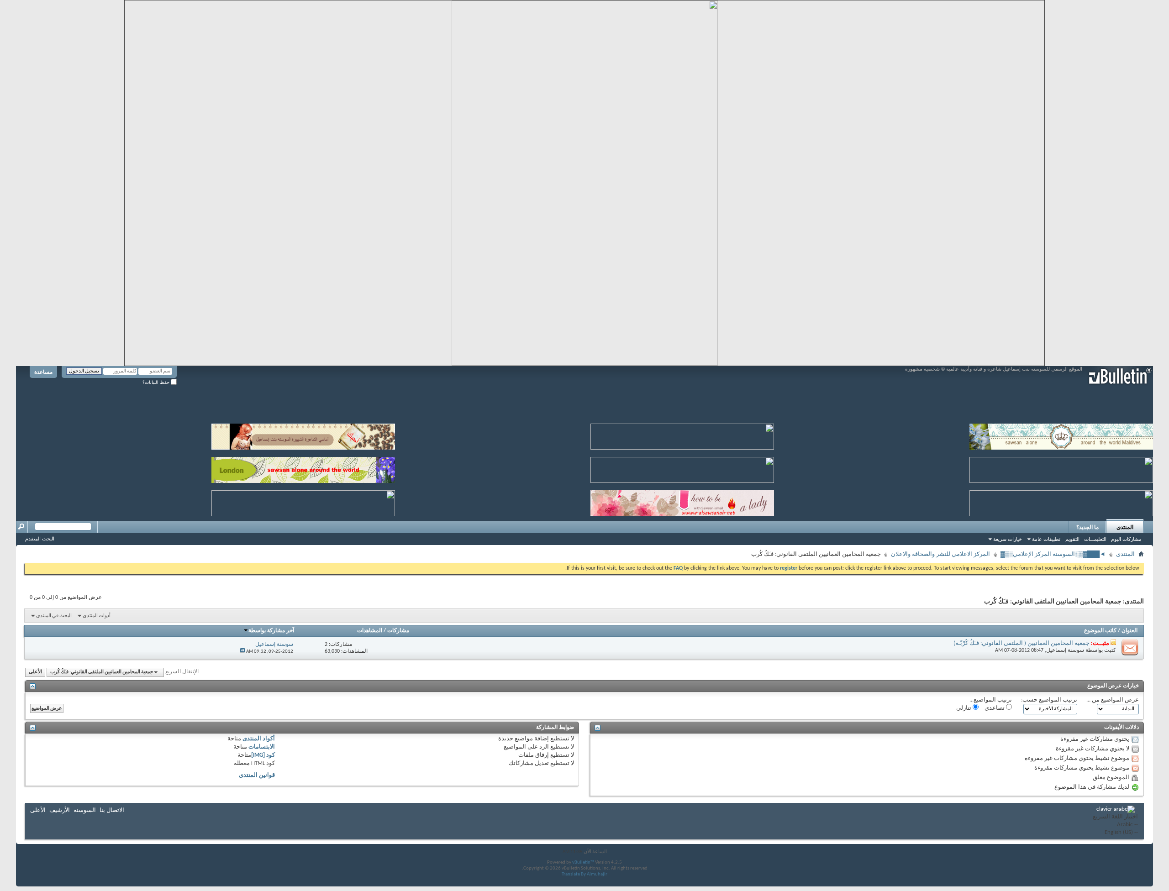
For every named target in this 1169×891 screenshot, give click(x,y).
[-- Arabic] (1115, 825)
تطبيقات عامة (1046, 539)
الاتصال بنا (112, 810)
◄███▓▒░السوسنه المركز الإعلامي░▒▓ (1053, 554)
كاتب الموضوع (1100, 631)
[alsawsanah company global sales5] (682, 468)
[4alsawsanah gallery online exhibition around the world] (1061, 468)
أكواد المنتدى (258, 739)
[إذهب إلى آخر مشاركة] (242, 651)
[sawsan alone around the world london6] (303, 468)
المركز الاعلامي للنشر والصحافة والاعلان (940, 554)
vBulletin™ (583, 862)
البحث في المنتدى (54, 615)
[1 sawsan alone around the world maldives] (1061, 435)
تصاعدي (995, 708)
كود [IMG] (263, 755)
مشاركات (398, 631)
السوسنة (85, 810)
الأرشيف (59, 810)
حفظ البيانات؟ (156, 382)
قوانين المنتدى (257, 775)
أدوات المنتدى (97, 615)
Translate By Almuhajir (584, 874)
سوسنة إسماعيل (1065, 650)
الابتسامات (261, 747)
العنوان (1129, 631)
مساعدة (43, 372)
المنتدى (1124, 527)
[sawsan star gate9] (303, 501)
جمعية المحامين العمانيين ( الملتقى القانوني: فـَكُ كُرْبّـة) (1021, 643)
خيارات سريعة (1007, 539)
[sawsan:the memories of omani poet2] (682, 435)
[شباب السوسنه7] (1061, 501)
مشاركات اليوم (1126, 539)
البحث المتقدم (39, 538)
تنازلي (964, 708)
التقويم (1072, 539)
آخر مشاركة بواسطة (271, 631)
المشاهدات (369, 631)
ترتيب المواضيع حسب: (1049, 700)
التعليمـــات (1095, 539)
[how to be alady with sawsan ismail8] (682, 501)
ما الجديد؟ (1087, 527)
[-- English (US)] (1115, 833)
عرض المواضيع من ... (1112, 700)
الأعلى (35, 672)
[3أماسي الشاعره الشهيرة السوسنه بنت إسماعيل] (303, 435)
